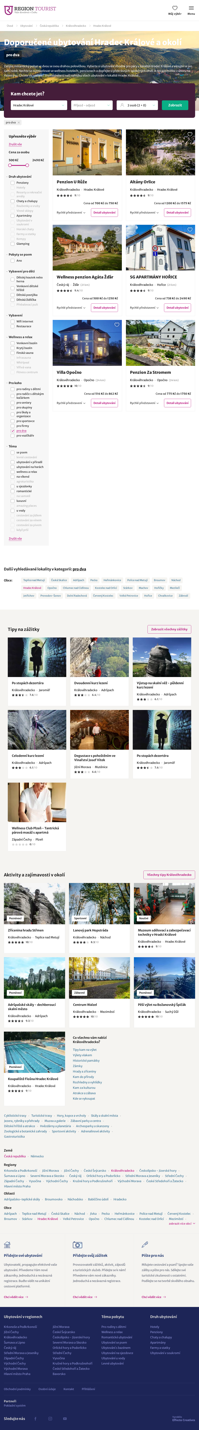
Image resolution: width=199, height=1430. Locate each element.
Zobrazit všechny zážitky (169, 629)
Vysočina (35, 1181)
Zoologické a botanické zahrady (25, 1131)
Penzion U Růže (72, 181)
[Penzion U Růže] (87, 152)
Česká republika (49, 26)
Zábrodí (183, 595)
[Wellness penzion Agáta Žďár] (87, 248)
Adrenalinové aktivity (95, 1131)
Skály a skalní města (104, 1115)
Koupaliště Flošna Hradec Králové (33, 1079)
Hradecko (120, 1199)
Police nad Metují (137, 580)
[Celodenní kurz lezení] (37, 729)
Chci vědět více (14, 1297)
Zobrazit (175, 105)
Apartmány (158, 1342)
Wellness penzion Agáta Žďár (85, 277)
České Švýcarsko (95, 1170)
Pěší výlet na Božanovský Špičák (162, 1005)
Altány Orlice (142, 181)
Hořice (148, 595)
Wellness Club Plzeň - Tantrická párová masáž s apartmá (35, 830)
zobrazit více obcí (180, 1223)
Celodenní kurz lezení (28, 756)
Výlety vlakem (82, 1055)
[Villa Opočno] (87, 343)
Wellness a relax (112, 1332)
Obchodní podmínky (17, 1389)
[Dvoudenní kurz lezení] (99, 657)
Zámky (77, 1066)
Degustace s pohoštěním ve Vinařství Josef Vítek (94, 758)
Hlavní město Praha (17, 1186)
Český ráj (75, 1176)
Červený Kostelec (103, 595)
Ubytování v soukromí (165, 1353)
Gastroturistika (14, 1136)
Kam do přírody (83, 1077)
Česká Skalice (59, 580)
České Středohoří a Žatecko (164, 1181)
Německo (37, 1156)
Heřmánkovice (112, 580)
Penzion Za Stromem (150, 372)
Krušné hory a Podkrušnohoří (93, 1181)
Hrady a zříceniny (84, 1071)
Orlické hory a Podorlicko (103, 1176)
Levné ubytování (112, 1363)
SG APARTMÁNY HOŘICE (153, 277)
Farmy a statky (160, 1348)
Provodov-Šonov (50, 595)
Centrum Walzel (85, 1005)
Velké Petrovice (129, 595)
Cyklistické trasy (15, 1115)
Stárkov (128, 588)
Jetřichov (28, 595)
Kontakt (69, 1389)
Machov (143, 588)
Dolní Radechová (77, 595)
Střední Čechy (174, 1176)
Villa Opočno (69, 372)
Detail (104, 212)
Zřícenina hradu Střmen (26, 930)
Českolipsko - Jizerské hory (157, 1170)
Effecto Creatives (183, 1418)
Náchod (176, 580)
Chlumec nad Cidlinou (76, 588)
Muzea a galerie (55, 1121)
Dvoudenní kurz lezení (91, 683)
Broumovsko (54, 1199)
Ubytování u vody (113, 1358)
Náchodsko (75, 1199)
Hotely (154, 1327)
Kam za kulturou (84, 1088)
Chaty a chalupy (161, 1337)
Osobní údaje (47, 1389)
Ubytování (26, 26)
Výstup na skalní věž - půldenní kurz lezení (160, 685)
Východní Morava (129, 1181)
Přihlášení (88, 1389)
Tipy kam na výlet (85, 1050)
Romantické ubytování (116, 1337)
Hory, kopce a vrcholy (71, 1115)
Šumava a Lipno (14, 1176)
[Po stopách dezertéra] (37, 657)
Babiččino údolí (98, 1199)
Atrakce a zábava (84, 1093)
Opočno (52, 588)
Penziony (156, 1332)
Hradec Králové (102, 26)
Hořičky (159, 588)
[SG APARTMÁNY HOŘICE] (160, 248)
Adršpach (78, 580)
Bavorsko (59, 1374)
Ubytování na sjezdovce (117, 1353)
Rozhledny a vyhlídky (87, 1082)
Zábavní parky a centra (86, 1121)
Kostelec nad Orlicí (106, 588)
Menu (191, 14)
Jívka (93, 1214)
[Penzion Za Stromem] (160, 343)
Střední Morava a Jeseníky (142, 1176)
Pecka (93, 580)
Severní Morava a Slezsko (47, 1176)
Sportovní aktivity (64, 1131)
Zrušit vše (15, 144)
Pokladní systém (15, 1405)
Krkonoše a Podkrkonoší (20, 1170)
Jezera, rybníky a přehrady (21, 1121)
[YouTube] (64, 1418)
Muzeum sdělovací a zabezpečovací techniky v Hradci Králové (164, 932)
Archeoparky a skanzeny (92, 1126)
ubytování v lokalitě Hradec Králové (114, 75)
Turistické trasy (41, 1115)
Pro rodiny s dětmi (113, 1327)
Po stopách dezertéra (28, 683)
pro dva (79, 569)
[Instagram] (50, 1418)
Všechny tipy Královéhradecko (169, 875)
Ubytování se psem (114, 1342)
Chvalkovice (165, 595)
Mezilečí (175, 588)
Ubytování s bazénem (116, 1348)
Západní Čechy (14, 1181)
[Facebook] (35, 1418)
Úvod (10, 26)
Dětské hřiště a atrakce (19, 1126)
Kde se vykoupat (84, 1098)
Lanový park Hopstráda (90, 930)
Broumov (159, 580)
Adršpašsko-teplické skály (22, 1199)
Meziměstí (176, 1219)
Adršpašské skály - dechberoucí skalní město (32, 1007)
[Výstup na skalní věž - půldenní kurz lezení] (162, 657)
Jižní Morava (50, 1170)
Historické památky (86, 1060)
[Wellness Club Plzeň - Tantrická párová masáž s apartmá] (37, 802)
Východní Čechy (57, 1181)
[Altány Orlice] (160, 152)
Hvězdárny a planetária (55, 1126)
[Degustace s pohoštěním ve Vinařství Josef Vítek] (99, 729)
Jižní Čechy (71, 1170)
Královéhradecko (76, 26)
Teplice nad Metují (34, 580)
